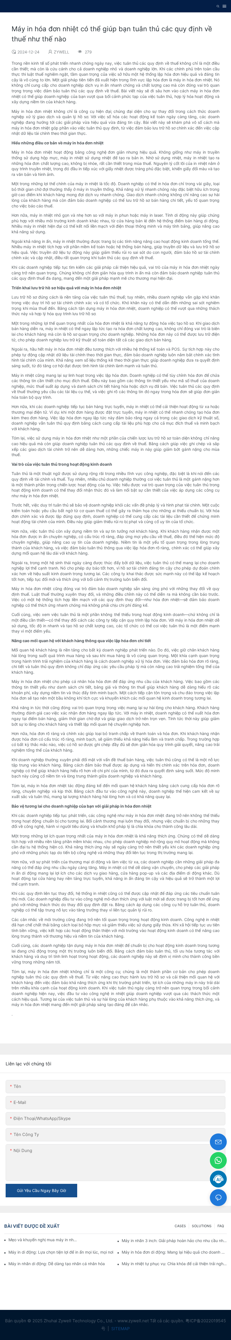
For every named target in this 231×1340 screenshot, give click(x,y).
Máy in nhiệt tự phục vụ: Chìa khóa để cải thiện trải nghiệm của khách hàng (174, 1263)
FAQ (220, 1226)
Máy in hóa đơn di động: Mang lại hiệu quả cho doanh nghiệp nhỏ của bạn (174, 1252)
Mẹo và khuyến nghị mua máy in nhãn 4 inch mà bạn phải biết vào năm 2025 (42, 1239)
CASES (180, 1226)
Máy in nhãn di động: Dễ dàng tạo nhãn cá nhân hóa (56, 1263)
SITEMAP (120, 1328)
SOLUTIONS (202, 1226)
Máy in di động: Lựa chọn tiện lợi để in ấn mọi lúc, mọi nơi (60, 1252)
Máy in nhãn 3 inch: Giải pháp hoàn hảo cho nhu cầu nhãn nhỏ (174, 1240)
